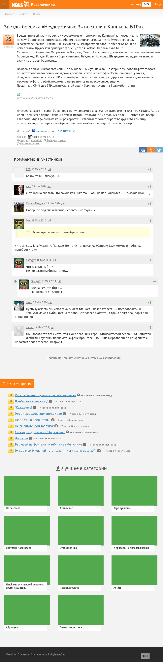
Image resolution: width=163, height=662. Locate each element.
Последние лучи (69, 587)
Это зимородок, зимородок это (38, 413)
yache (35, 136)
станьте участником (76, 357)
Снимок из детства (71, 627)
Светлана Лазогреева (18, 547)
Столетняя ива (68, 547)
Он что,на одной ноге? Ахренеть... (40, 432)
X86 (28, 169)
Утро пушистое (122, 508)
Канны (62, 140)
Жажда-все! (23, 407)
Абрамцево (12, 627)
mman (29, 327)
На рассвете (13, 508)
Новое (37, 14)
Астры (117, 587)
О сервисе (23, 654)
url (49, 169)
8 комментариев (30, 143)
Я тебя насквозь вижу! (31, 401)
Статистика (37, 654)
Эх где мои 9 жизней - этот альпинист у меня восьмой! (55, 450)
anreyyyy (31, 260)
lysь (28, 220)
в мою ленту (135, 4)
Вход (158, 4)
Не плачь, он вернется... (32, 419)
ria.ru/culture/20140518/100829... (57, 131)
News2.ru (11, 654)
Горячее (23, 14)
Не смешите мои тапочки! (34, 426)
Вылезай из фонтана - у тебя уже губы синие (48, 444)
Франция (52, 140)
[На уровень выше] (15, 281)
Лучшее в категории (83, 468)
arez (28, 186)
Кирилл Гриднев (35, 203)
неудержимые (34, 140)
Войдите (52, 357)
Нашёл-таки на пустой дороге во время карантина (25, 586)
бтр (22, 140)
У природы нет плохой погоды (131, 547)
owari (29, 302)
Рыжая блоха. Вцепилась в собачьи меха (45, 395)
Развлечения (43, 4)
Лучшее (9, 14)
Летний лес (66, 508)
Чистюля (21, 438)
